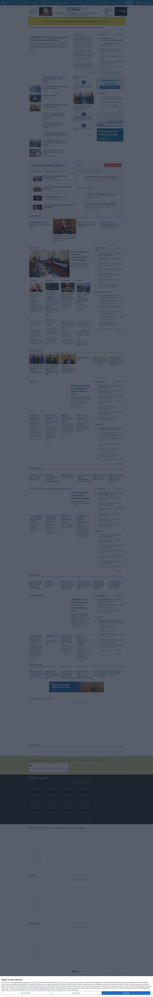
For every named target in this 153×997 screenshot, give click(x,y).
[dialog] (76, 986)
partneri (9, 982)
